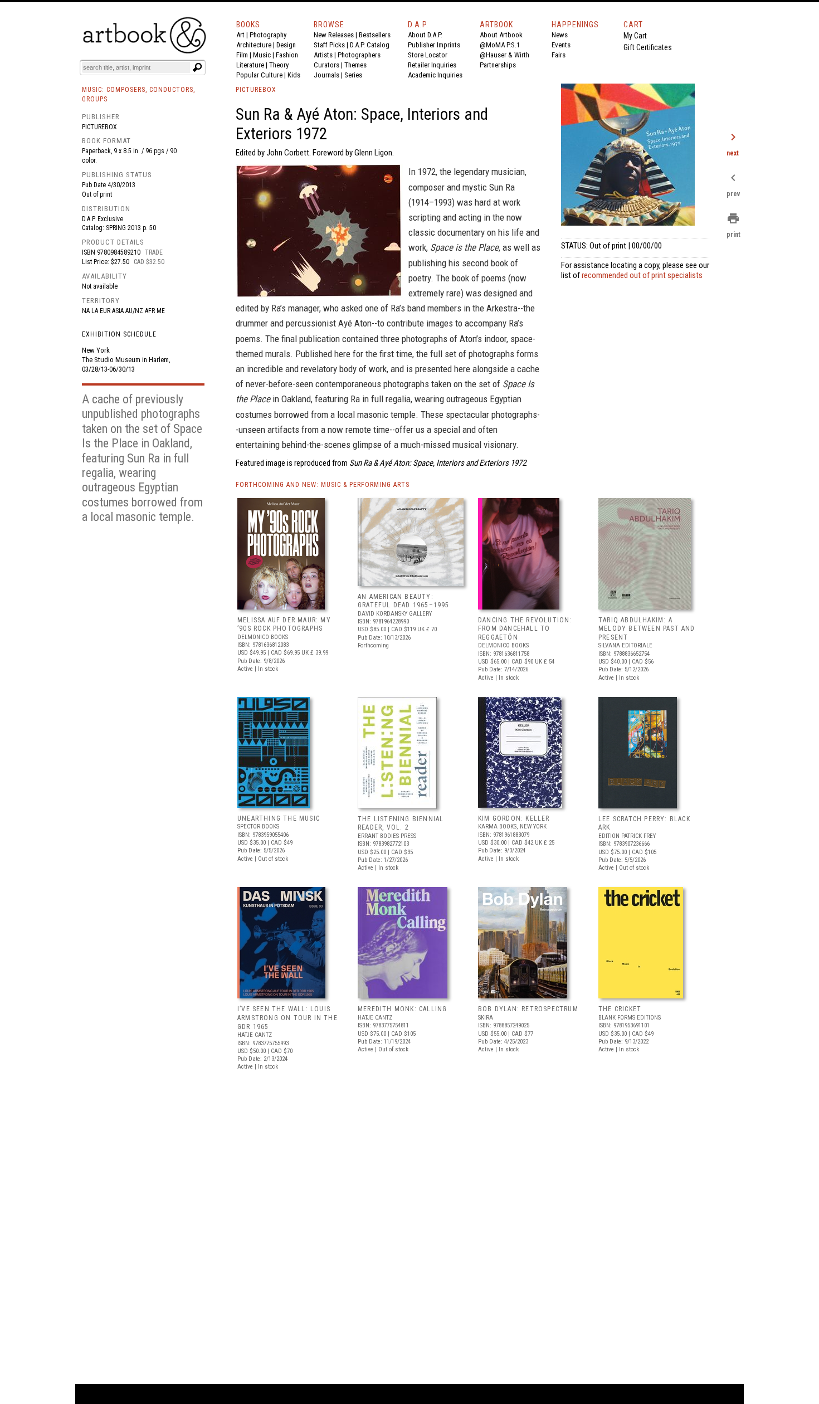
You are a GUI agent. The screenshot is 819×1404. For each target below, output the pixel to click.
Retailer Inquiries (432, 65)
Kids (293, 75)
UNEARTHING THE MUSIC (278, 818)
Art (240, 35)
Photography (268, 35)
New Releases (334, 35)
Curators (326, 65)
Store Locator (427, 55)
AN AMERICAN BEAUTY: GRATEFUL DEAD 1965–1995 (404, 601)
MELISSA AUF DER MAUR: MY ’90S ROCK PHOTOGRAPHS (284, 624)
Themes (355, 65)
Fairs (559, 55)
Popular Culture (259, 75)
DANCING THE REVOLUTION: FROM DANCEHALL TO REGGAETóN (525, 628)
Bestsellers (375, 35)
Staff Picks (329, 45)
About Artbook (501, 35)
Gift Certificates (647, 47)
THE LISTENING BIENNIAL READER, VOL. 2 (400, 823)
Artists (323, 55)
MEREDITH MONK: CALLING (402, 1009)
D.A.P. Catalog (369, 45)
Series (353, 75)
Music (262, 55)
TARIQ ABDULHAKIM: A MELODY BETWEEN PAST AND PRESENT (646, 628)
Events (561, 45)
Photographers (359, 55)
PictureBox (99, 127)
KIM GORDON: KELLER (514, 818)
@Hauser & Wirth (504, 55)
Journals (326, 75)
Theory (279, 65)
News (560, 35)
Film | (244, 55)
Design (286, 45)
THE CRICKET (619, 1009)
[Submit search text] (197, 67)
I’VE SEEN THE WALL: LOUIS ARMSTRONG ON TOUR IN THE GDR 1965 (287, 1017)
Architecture (253, 45)
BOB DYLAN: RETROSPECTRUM (528, 1009)
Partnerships (498, 65)
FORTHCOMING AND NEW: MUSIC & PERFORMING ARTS (323, 485)
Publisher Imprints (434, 45)
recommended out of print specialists (642, 275)
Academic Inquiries (435, 75)
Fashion (287, 55)
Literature (250, 65)
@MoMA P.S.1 (500, 45)
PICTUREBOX (256, 90)
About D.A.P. (425, 35)
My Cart (635, 35)
